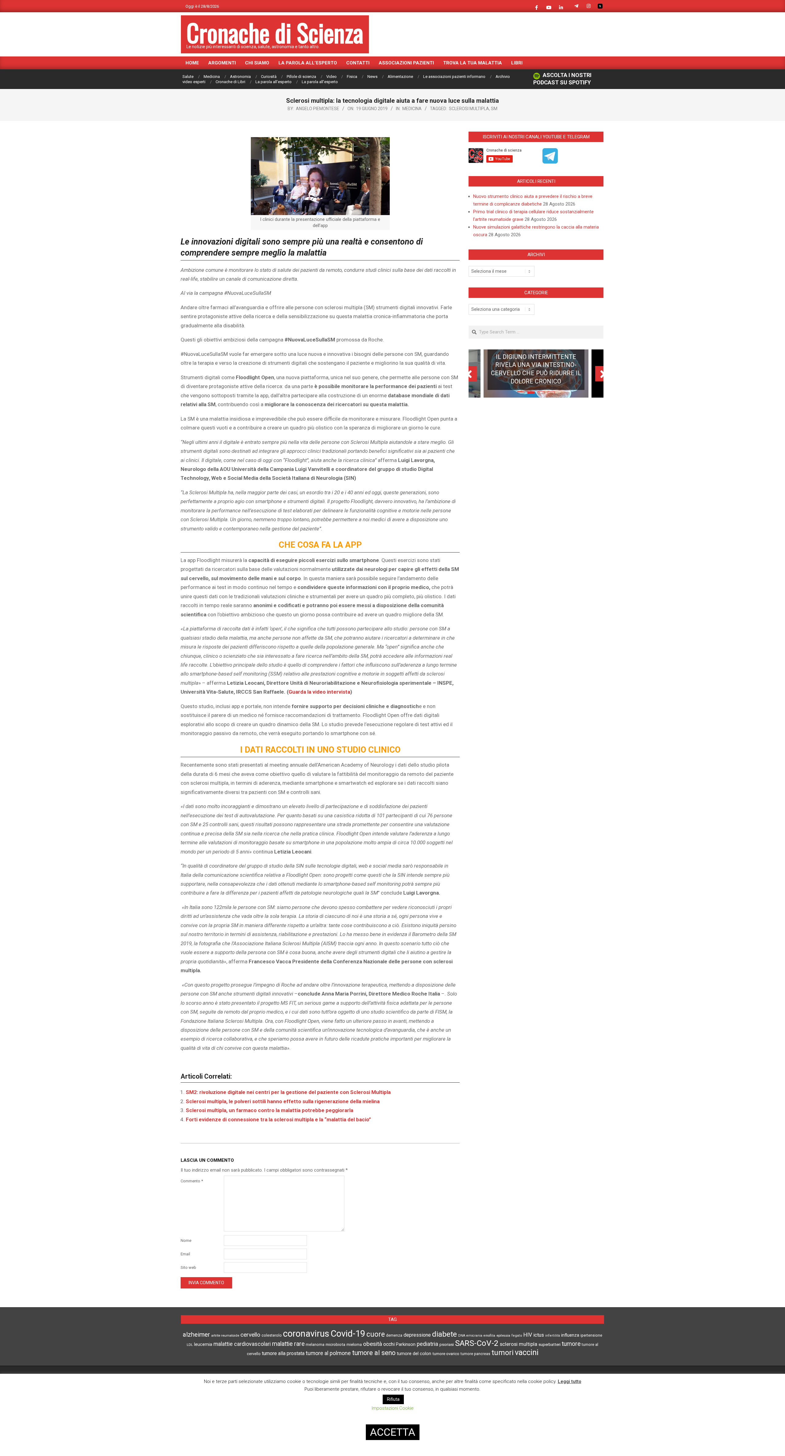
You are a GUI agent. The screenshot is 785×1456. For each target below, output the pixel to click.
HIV (527, 1335)
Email (185, 1254)
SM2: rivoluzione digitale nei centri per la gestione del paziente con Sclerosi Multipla (288, 1092)
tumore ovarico (445, 1353)
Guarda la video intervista (319, 692)
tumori (503, 1352)
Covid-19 (348, 1333)
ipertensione (591, 1335)
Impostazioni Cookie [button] (393, 1408)
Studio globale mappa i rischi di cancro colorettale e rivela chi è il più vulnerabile (536, 379)
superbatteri (549, 1344)
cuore (375, 1334)
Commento (192, 1181)
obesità (372, 1344)
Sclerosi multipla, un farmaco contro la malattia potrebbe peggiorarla (269, 1110)
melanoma (315, 1344)
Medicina (412, 108)
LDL (190, 1344)
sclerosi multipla (469, 108)
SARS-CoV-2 (477, 1343)
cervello (250, 1334)
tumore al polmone (328, 1353)
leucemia (203, 1344)
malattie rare (288, 1343)
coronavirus (306, 1333)
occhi (389, 1344)
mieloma (354, 1344)
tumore (571, 1343)
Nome (186, 1240)
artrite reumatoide (225, 1336)
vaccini (526, 1352)
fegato (516, 1336)
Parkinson (405, 1344)
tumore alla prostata (283, 1353)
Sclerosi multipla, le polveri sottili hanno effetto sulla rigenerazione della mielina (283, 1101)
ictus (538, 1335)
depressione (417, 1335)
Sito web (188, 1267)
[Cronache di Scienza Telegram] (550, 161)
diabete (444, 1334)
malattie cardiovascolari (242, 1344)
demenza (394, 1335)
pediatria (427, 1344)
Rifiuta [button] (393, 1399)
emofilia (489, 1336)
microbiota (335, 1344)
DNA (461, 1336)
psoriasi (446, 1344)
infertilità (552, 1336)
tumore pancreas (475, 1354)
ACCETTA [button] (392, 1432)
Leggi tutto (569, 1381)
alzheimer (196, 1334)
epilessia (503, 1335)
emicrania (474, 1336)
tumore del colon (414, 1353)
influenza (570, 1335)
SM (494, 108)
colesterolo (272, 1335)
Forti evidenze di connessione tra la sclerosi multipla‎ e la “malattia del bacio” (278, 1119)
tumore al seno (374, 1353)
